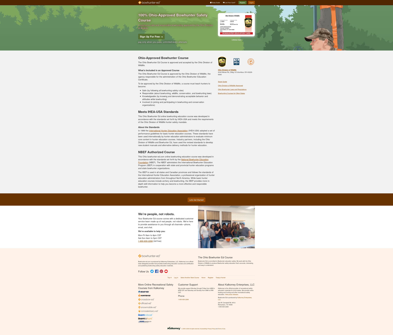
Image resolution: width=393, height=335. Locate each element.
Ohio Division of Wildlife (227, 70)
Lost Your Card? (229, 3)
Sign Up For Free (151, 36)
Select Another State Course (190, 278)
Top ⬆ (170, 278)
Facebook (156, 271)
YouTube (166, 271)
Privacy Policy (211, 328)
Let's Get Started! (196, 199)
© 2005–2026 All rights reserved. (190, 328)
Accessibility (203, 328)
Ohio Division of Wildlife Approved (230, 85)
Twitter (152, 271)
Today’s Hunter (221, 278)
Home (203, 278)
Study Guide (216, 3)
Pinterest (161, 271)
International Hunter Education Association (168, 130)
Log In (251, 3)
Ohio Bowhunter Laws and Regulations (232, 89)
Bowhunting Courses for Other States (231, 93)
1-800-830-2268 (145, 240)
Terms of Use (221, 328)
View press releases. (232, 294)
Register (242, 3)
